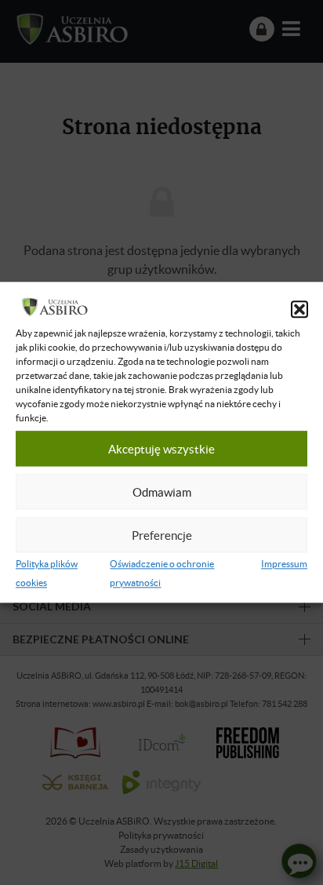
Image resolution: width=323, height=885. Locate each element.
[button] (299, 310)
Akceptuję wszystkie (161, 449)
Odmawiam (161, 492)
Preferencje (162, 535)
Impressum (284, 564)
